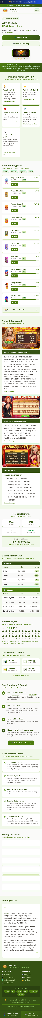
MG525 (32, 1007)
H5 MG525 (32, 695)
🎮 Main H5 (6, 974)
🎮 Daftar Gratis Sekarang (21, 743)
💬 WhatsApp (27, 977)
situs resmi (15, 695)
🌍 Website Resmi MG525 (21, 676)
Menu (37, 10)
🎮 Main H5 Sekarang (21, 44)
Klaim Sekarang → (9, 392)
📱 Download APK (21, 38)
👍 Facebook (26, 980)
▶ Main (14, 184)
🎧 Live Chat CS (7, 983)
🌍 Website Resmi (8, 980)
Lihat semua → (32, 310)
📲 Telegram (26, 974)
